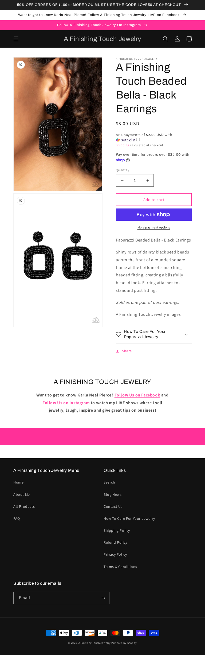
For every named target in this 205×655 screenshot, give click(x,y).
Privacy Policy (115, 554)
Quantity (122, 170)
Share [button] (127, 351)
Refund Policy (115, 542)
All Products (24, 506)
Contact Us (113, 506)
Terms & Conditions (120, 566)
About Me (21, 494)
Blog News (112, 494)
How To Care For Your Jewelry (129, 518)
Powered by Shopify (124, 643)
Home (18, 482)
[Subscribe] (103, 598)
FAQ (16, 518)
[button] (16, 39)
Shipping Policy (117, 530)
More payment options (153, 227)
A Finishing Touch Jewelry (94, 643)
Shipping (122, 145)
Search (109, 482)
